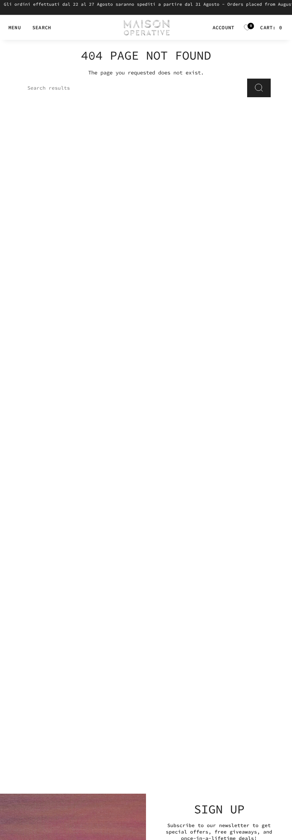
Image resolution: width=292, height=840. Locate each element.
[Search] (259, 88)
